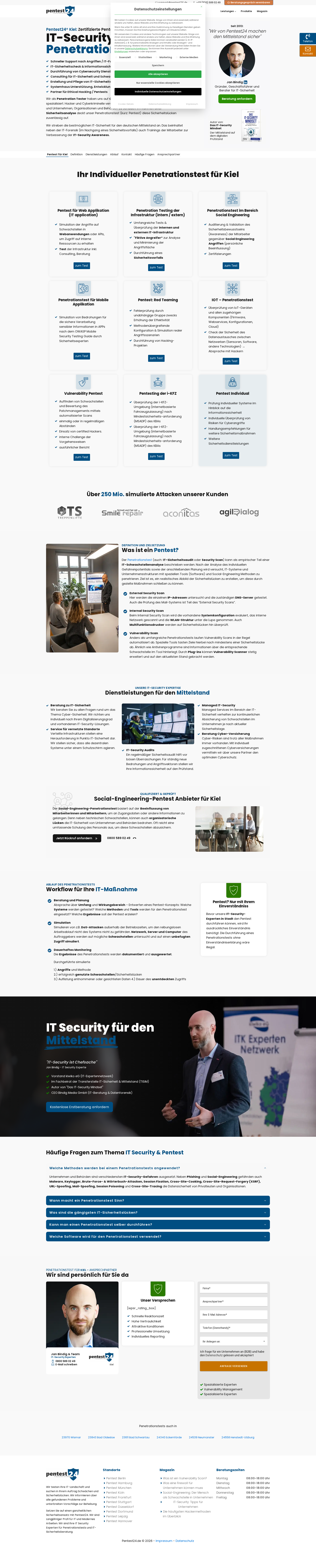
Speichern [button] (158, 65)
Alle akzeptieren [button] (158, 74)
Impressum (192, 104)
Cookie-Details (126, 104)
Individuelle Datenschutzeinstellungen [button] (158, 91)
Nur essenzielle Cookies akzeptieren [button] (158, 82)
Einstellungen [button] (121, 51)
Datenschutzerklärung (136, 48)
